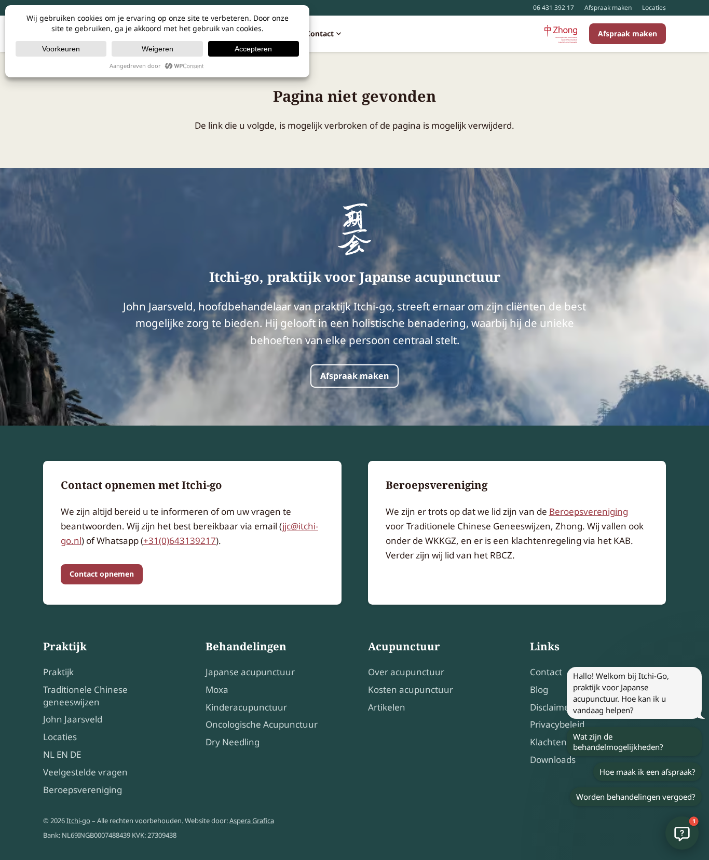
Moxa (217, 689)
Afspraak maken (608, 7)
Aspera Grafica (251, 820)
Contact (546, 672)
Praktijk (58, 672)
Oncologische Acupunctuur (262, 724)
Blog (539, 689)
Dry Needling (233, 742)
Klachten (548, 742)
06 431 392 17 (553, 7)
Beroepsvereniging (588, 511)
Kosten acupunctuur (410, 689)
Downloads (553, 760)
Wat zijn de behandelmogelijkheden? (618, 741)
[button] (338, 34)
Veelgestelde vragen (85, 772)
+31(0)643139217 (179, 541)
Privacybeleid (557, 724)
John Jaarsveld (72, 719)
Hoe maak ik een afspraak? (647, 772)
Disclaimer (551, 707)
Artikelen (386, 707)
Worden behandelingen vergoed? (636, 796)
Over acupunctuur (406, 672)
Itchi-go (78, 820)
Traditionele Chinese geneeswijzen (85, 696)
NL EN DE (62, 754)
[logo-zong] (560, 34)
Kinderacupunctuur (246, 707)
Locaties (654, 7)
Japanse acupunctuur (250, 672)
